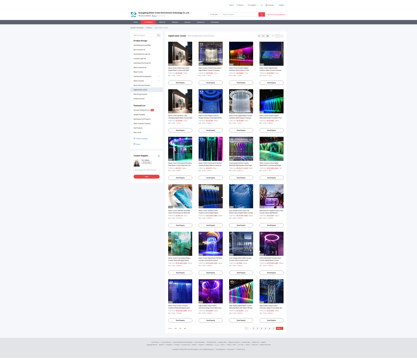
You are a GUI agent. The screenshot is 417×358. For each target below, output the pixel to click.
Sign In (231, 5)
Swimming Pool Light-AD (142, 54)
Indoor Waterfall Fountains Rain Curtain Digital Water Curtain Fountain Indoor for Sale (270, 260)
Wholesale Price (211, 342)
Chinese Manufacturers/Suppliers (182, 342)
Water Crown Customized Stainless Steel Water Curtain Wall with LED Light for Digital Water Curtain (180, 165)
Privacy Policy (241, 349)
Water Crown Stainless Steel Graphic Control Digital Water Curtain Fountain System (208, 212)
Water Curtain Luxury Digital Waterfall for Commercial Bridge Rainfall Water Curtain (270, 165)
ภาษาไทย (240, 345)
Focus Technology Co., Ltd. (194, 349)
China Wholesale (200, 342)
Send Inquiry (180, 83)
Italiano (194, 345)
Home (136, 22)
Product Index (246, 342)
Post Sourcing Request (277, 14)
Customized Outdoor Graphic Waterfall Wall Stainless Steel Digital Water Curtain (241, 165)
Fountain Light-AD (140, 58)
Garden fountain (139, 99)
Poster (138, 144)
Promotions (215, 22)
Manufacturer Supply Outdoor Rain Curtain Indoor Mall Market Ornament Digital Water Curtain (271, 212)
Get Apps (270, 5)
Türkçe (247, 345)
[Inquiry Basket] (262, 5)
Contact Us (200, 22)
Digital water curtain (140, 90)
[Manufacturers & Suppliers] (144, 4)
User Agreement (220, 349)
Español (161, 345)
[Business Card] (159, 155)
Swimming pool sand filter (142, 45)
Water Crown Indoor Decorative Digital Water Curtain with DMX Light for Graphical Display (178, 70)
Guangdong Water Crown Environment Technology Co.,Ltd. (163, 13)
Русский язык (186, 345)
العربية (216, 345)
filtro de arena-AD (139, 50)
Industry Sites (222, 342)
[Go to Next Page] (281, 35)
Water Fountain (139, 81)
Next (278, 328)
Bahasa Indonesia (265, 345)
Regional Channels (234, 342)
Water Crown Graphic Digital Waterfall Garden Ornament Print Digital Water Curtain (271, 118)
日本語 (229, 345)
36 (180, 328)
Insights (263, 342)
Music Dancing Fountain (142, 85)
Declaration (231, 349)
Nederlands (209, 345)
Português (169, 345)
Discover (187, 22)
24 (175, 328)
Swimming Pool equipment (142, 76)
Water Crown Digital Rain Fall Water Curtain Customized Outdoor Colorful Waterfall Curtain (210, 260)
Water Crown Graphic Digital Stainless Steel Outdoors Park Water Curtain (239, 70)
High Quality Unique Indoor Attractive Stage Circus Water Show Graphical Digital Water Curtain (211, 308)
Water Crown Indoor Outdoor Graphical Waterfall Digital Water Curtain (179, 308)
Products (149, 22)
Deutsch (201, 345)
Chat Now (148, 163)
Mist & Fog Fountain (140, 94)
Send (146, 177)
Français (176, 345)
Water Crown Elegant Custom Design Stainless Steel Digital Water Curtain (210, 118)
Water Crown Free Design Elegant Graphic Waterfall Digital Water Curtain (179, 260)
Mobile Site (255, 342)
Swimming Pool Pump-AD (142, 63)
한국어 (223, 345)
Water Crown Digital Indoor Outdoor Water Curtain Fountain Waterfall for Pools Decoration (270, 70)
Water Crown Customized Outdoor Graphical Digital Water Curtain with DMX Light (211, 165)
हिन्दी (234, 345)
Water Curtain (138, 72)
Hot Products (155, 342)
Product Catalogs (142, 139)
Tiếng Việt (255, 345)
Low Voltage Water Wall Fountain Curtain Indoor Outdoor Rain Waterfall (240, 260)
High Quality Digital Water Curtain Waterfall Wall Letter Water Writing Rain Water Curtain (240, 308)
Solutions (175, 22)
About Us (162, 22)
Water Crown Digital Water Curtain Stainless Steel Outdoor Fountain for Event (240, 118)
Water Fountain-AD (140, 67)
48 (185, 328)
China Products (166, 342)
